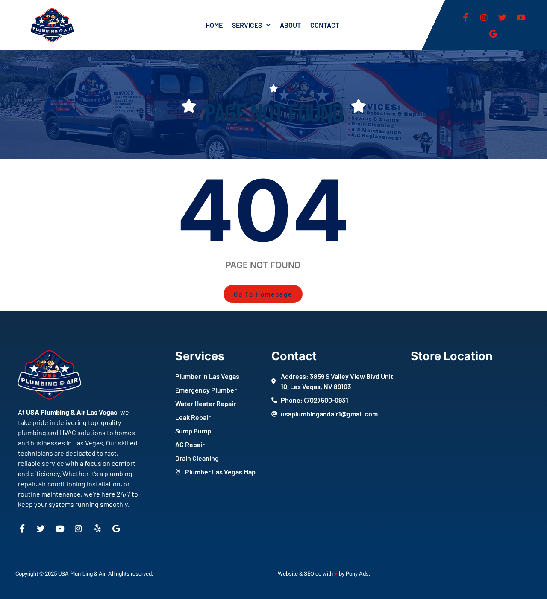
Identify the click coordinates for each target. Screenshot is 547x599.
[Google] (493, 33)
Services (247, 25)
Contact (324, 25)
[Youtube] (520, 17)
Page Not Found (273, 111)
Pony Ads (357, 574)
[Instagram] (484, 17)
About (290, 25)
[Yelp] (97, 528)
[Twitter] (502, 17)
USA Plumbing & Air (82, 574)
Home (214, 25)
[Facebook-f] (465, 17)
